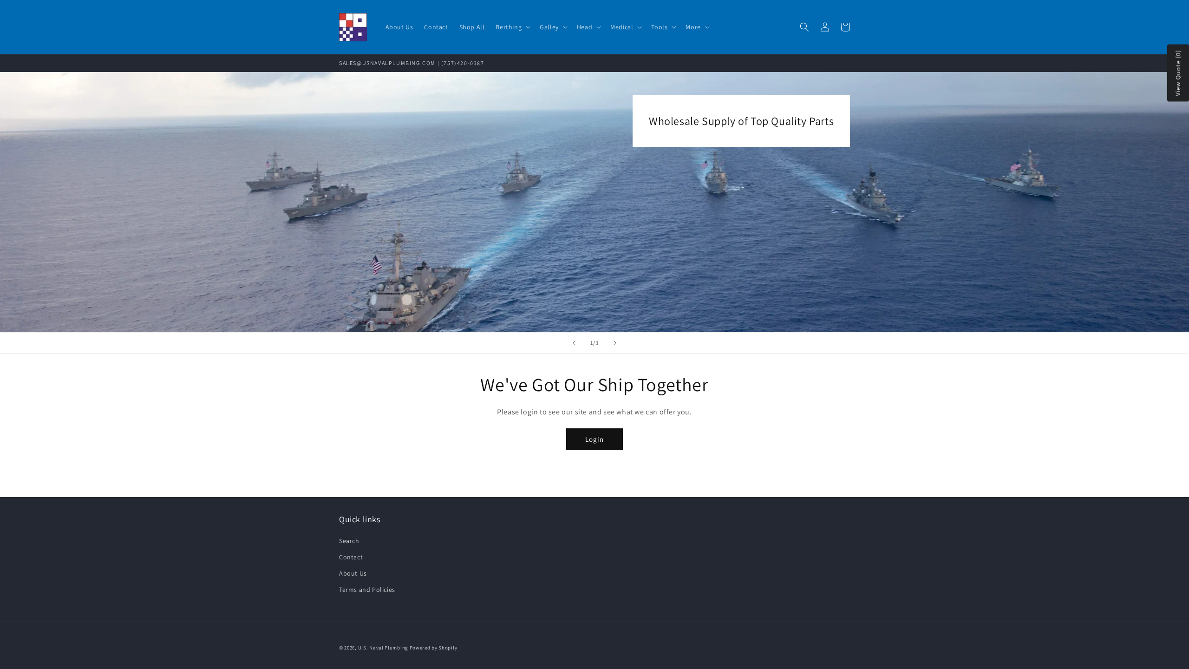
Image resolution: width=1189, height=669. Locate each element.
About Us (353, 573)
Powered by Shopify (433, 647)
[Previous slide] (574, 343)
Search (349, 541)
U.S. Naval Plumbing (383, 647)
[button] (512, 27)
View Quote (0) (1178, 73)
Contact (351, 557)
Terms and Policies (367, 589)
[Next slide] (615, 343)
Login (594, 439)
